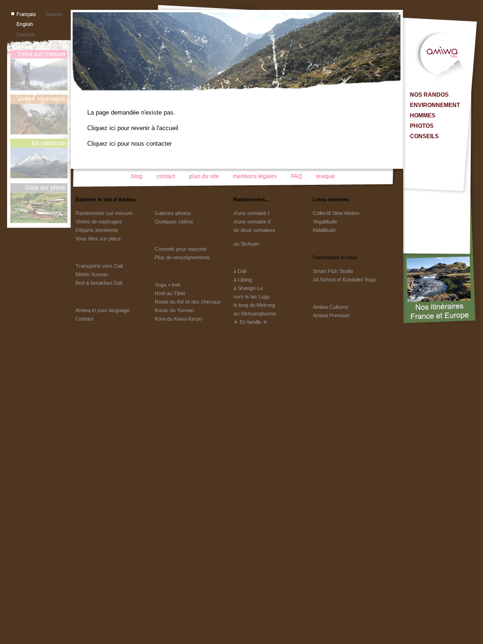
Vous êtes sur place (98, 238)
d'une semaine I (251, 213)
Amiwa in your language (102, 310)
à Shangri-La (248, 288)
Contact (84, 319)
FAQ (296, 176)
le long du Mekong (254, 305)
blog (136, 176)
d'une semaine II (252, 221)
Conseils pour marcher (181, 249)
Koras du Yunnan (174, 310)
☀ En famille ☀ (250, 322)
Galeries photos (173, 213)
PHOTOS (421, 126)
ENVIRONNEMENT (435, 105)
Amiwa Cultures (331, 307)
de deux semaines (254, 230)
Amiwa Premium (331, 315)
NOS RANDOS (429, 94)
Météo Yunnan (91, 274)
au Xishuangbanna (254, 313)
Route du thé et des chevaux (188, 302)
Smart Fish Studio (333, 271)
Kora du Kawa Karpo (178, 319)
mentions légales (255, 176)
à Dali (239, 271)
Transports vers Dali (99, 266)
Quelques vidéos (174, 221)
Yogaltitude (325, 221)
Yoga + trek (168, 285)
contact (166, 176)
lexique (325, 176)
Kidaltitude (324, 230)
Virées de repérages (98, 221)
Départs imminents (96, 230)
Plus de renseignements (182, 257)
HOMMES (422, 115)
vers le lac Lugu (251, 296)
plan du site (204, 176)
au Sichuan (246, 244)
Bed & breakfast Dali (98, 283)
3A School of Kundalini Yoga (344, 279)
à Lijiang (242, 279)
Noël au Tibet (170, 293)
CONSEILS (424, 136)
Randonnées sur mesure (104, 213)
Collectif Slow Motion (336, 213)
